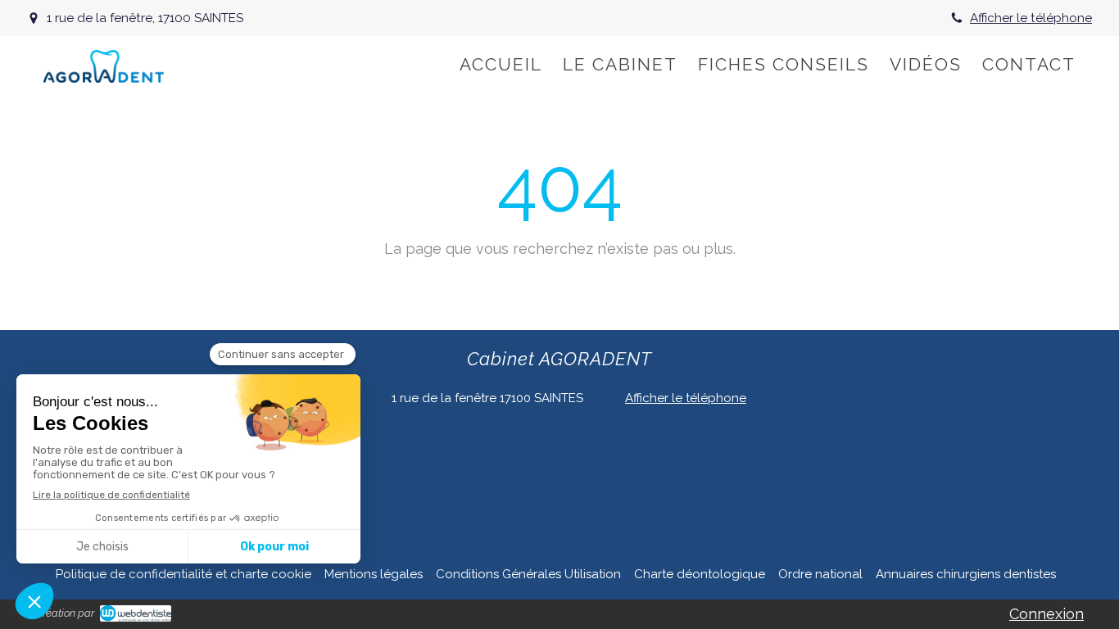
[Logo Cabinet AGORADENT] (103, 77)
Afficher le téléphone (1031, 18)
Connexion (1046, 613)
